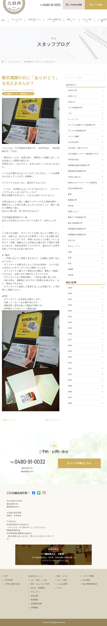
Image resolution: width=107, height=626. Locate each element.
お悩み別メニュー (34, 20)
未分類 (70, 206)
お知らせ (71, 102)
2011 (70, 374)
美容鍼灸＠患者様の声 (77, 229)
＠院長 (70, 275)
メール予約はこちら (80, 463)
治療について (73, 211)
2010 (70, 380)
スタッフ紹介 (86, 20)
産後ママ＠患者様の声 (77, 217)
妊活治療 (34, 596)
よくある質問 (102, 20)
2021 (70, 316)
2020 (70, 322)
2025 (70, 293)
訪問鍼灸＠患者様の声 (77, 235)
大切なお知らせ (74, 177)
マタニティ (35, 592)
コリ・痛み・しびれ (39, 580)
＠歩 (70, 263)
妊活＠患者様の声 (75, 188)
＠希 (70, 258)
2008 (70, 392)
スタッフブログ (16, 20)
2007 (70, 397)
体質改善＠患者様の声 (77, 171)
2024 (70, 299)
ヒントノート (73, 119)
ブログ (59, 588)
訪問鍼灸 (34, 607)
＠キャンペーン (74, 246)
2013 (70, 363)
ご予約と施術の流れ (53, 20)
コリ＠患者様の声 (75, 108)
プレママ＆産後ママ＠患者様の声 (81, 125)
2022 (70, 311)
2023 (70, 305)
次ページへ (51, 420)
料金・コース (71, 20)
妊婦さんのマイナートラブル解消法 (82, 183)
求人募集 (86, 580)
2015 (70, 351)
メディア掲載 (73, 136)
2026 (70, 288)
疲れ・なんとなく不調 (40, 584)
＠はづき (71, 240)
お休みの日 (72, 90)
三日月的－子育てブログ (78, 148)
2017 (70, 340)
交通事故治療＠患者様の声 (79, 165)
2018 (70, 334)
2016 (70, 345)
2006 (70, 403)
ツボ (70, 113)
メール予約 (97, 5)
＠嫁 (70, 252)
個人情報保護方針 (90, 584)
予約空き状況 (73, 159)
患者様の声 (72, 200)
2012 (70, 368)
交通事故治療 (36, 604)
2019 (70, 328)
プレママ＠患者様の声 (77, 131)
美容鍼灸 (34, 600)
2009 (70, 386)
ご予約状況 (8, 580)
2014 (70, 357)
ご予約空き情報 (75, 5)
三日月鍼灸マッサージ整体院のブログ (18, 94)
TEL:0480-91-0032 (14, 501)
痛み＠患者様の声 (75, 223)
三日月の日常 (73, 142)
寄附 (70, 194)
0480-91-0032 (30, 461)
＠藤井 (70, 269)
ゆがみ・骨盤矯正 (38, 588)
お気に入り (72, 96)
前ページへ (10, 420)
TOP (3, 20)
